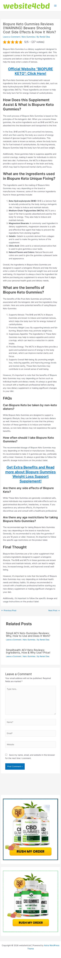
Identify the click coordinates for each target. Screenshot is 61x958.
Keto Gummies (28, 37)
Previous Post (8, 611)
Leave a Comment (11, 37)
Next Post (54, 611)
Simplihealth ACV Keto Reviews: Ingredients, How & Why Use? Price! (28, 651)
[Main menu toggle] (55, 5)
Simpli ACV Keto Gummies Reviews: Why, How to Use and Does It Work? (28, 634)
